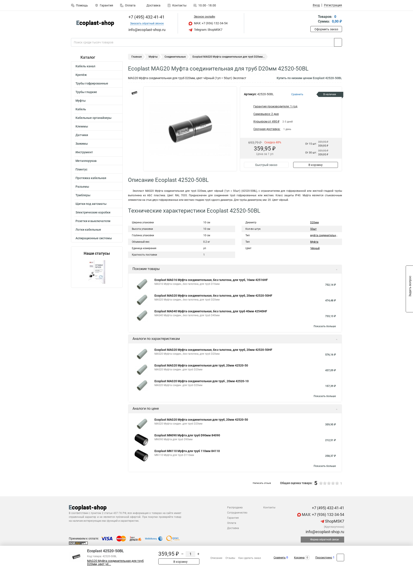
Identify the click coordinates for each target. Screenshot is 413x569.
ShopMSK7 (334, 521)
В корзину (315, 165)
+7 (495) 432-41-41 (146, 17)
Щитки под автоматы (91, 204)
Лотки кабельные (88, 229)
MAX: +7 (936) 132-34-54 (210, 23)
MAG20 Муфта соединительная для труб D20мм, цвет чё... (115, 562)
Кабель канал (85, 66)
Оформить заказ (326, 29)
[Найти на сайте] (338, 42)
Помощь (82, 5)
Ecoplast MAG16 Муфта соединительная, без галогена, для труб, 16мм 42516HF (211, 280)
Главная (136, 56)
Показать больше (325, 326)
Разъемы (82, 186)
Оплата (130, 5)
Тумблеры (83, 195)
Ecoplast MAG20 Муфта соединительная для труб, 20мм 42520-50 (201, 365)
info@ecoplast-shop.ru (324, 531)
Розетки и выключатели (93, 221)
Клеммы (82, 126)
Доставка (153, 5)
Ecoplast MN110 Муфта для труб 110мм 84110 (187, 451)
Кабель (81, 109)
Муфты (81, 100)
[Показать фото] (134, 92)
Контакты (179, 5)
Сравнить (280, 557)
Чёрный (315, 248)
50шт (313, 228)
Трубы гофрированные (92, 83)
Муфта (314, 241)
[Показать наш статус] (96, 272)
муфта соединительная (324, 235)
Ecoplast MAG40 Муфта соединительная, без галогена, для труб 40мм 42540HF (210, 311)
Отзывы (230, 558)
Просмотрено (323, 557)
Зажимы (82, 143)
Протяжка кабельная (91, 178)
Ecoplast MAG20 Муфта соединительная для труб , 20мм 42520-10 (201, 381)
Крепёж (81, 75)
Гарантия (106, 5)
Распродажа (235, 507)
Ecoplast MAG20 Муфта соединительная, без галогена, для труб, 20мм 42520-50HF (213, 295)
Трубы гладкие (86, 92)
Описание (216, 558)
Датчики (82, 135)
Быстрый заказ (266, 165)
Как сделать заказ (249, 558)
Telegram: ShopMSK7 (207, 29)
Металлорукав (86, 161)
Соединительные (175, 56)
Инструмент (84, 152)
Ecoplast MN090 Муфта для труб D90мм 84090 (187, 435)
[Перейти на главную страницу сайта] (95, 23)
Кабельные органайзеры (93, 118)
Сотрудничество (237, 512)
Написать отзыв (262, 483)
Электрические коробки (93, 212)
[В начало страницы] (340, 557)
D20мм (314, 222)
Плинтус (81, 169)
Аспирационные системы (94, 238)
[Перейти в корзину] (313, 19)
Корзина (299, 557)
